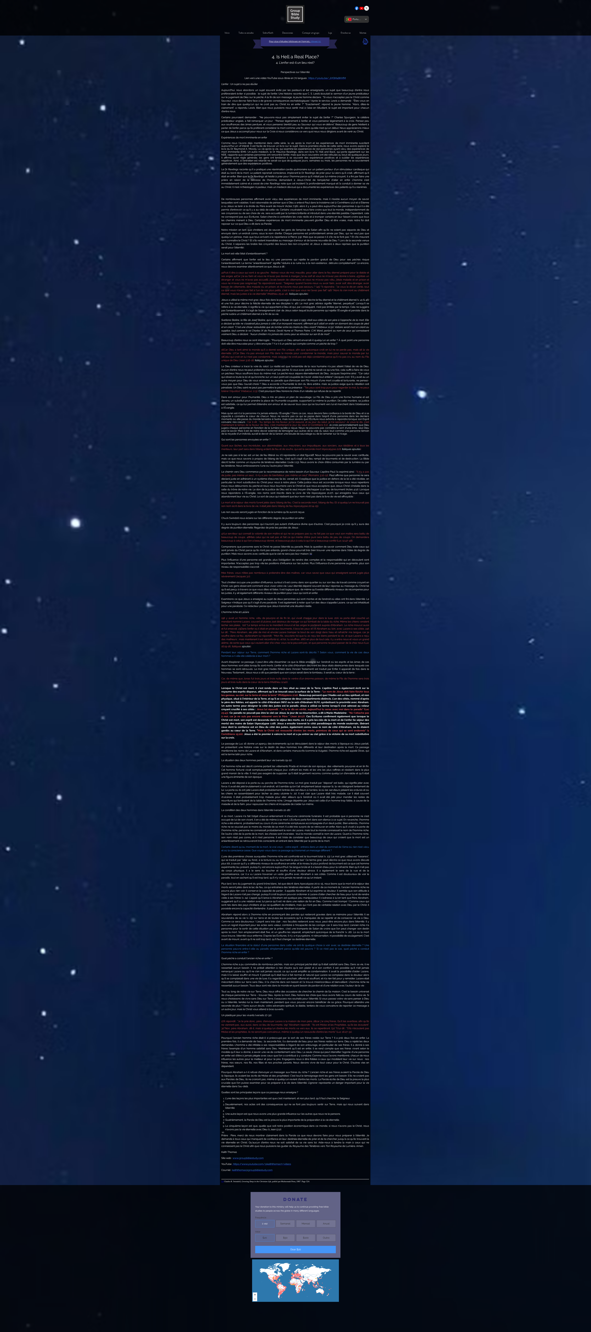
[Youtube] (361, 8)
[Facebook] (356, 8)
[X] (366, 8)
